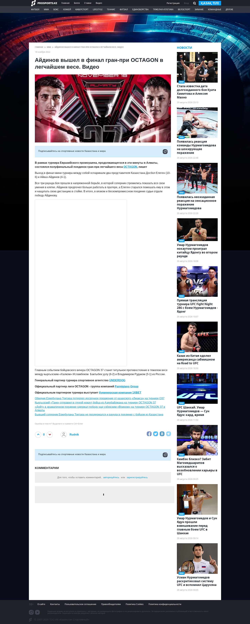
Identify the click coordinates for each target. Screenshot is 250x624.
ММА (46, 9)
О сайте (41, 604)
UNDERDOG (117, 380)
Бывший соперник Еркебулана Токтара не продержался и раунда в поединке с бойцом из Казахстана (99, 414)
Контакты (55, 604)
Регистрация (173, 3)
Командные (214, 9)
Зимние (199, 9)
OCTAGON (130, 166)
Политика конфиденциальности (164, 604)
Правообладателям (111, 604)
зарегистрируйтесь (137, 477)
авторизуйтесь (111, 477)
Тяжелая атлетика (163, 9)
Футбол (35, 9)
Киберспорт (81, 9)
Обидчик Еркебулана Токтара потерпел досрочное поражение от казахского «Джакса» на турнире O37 (99, 398)
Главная (65, 3)
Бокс (56, 9)
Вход (186, 3)
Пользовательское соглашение (80, 604)
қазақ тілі (210, 3)
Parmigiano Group (126, 386)
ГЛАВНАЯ (39, 47)
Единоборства (140, 9)
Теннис (111, 9)
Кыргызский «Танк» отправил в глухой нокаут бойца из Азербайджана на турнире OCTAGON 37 (95, 402)
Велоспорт (184, 9)
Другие (229, 9)
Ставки (87, 3)
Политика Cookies (135, 604)
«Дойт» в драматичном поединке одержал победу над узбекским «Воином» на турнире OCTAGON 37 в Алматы (100, 408)
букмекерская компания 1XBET (120, 392)
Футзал (124, 9)
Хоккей (67, 9)
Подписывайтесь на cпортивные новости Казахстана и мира (72, 151)
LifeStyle (98, 9)
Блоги (77, 3)
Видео (99, 3)
